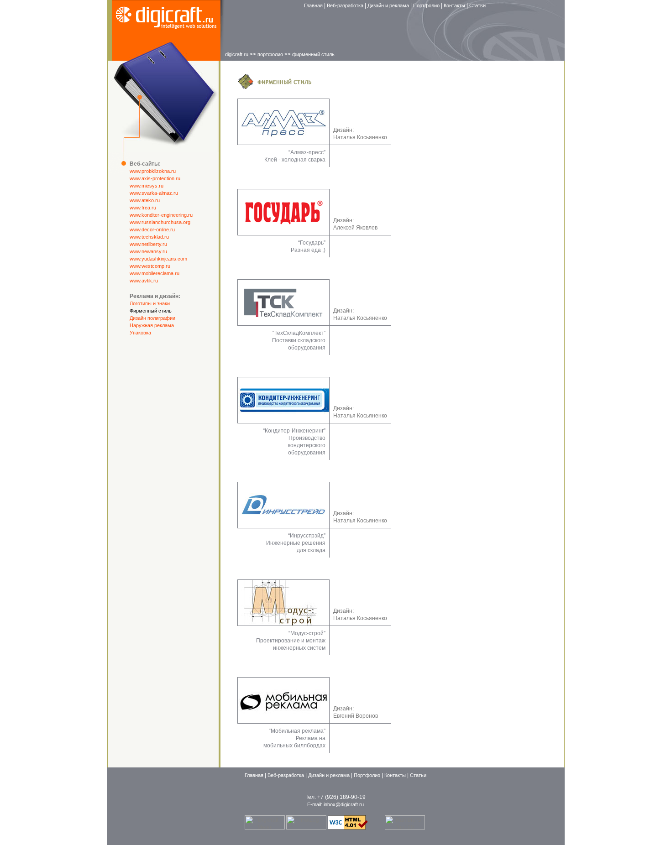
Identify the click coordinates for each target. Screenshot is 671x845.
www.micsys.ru (146, 185)
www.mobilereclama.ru (154, 273)
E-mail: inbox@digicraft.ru (335, 804)
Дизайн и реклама (388, 5)
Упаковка (140, 332)
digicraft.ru (236, 54)
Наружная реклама (152, 325)
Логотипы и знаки (150, 303)
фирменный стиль (313, 54)
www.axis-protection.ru (155, 178)
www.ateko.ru (145, 200)
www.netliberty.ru (148, 244)
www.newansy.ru (148, 251)
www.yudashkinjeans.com (158, 258)
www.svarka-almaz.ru (154, 193)
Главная (314, 5)
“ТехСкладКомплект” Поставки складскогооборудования (298, 340)
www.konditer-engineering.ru (161, 215)
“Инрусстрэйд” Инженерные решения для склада (295, 542)
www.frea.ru (143, 207)
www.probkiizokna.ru (153, 171)
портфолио (270, 54)
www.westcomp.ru (150, 266)
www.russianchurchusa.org (160, 222)
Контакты (455, 5)
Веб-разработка (346, 5)
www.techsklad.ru (149, 237)
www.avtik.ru (144, 280)
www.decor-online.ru (152, 229)
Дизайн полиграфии (152, 318)
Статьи (477, 5)
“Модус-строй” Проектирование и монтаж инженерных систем (290, 640)
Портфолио (427, 5)
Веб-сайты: (145, 164)
